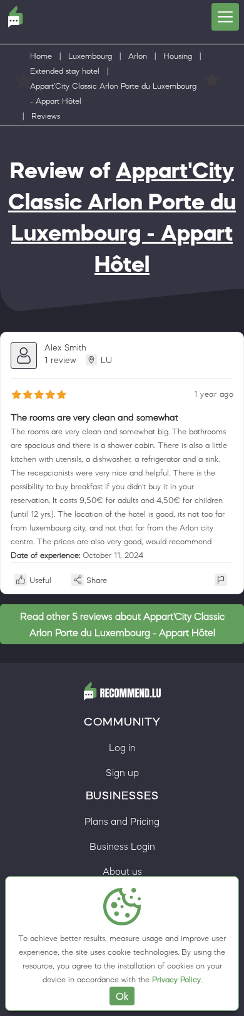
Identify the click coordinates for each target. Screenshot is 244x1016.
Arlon (137, 56)
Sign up (122, 772)
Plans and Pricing (122, 821)
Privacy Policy (176, 979)
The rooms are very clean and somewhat (94, 417)
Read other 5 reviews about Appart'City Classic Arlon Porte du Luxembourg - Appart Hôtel (122, 624)
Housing (177, 56)
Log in (122, 747)
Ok (122, 996)
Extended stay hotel (64, 71)
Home (41, 56)
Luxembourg (90, 56)
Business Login (122, 846)
